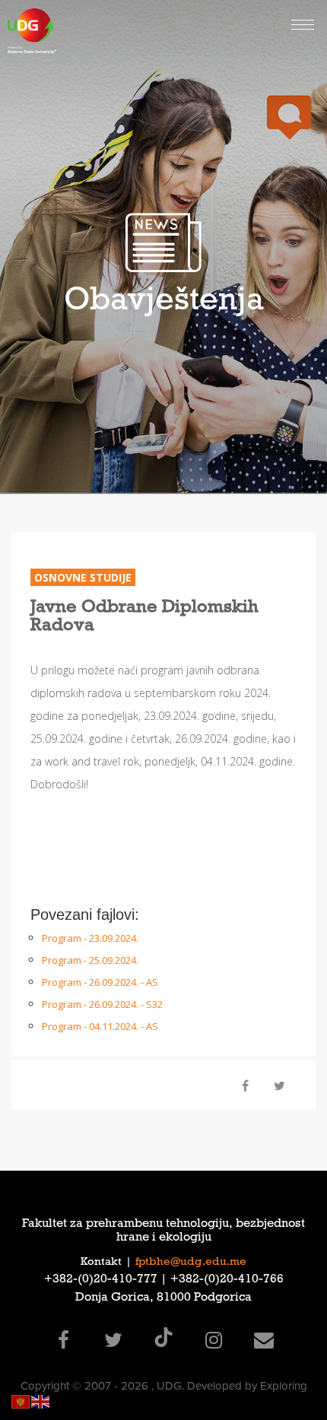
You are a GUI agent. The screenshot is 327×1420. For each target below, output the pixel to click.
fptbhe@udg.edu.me (190, 1262)
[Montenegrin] (21, 1400)
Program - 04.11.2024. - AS (100, 1026)
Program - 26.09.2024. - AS (100, 982)
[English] (41, 1400)
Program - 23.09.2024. (90, 938)
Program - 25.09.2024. (90, 960)
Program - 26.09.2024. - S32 (102, 1004)
